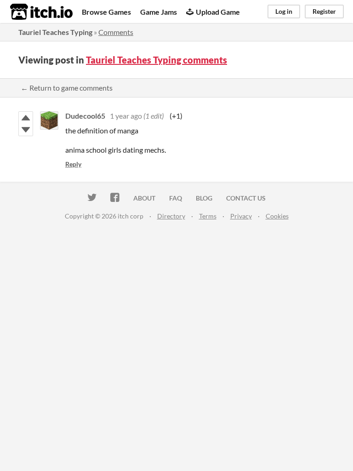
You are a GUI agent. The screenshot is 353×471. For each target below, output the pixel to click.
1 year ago (126, 115)
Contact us (246, 198)
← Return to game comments (67, 87)
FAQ (175, 198)
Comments (115, 32)
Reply (73, 164)
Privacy (241, 216)
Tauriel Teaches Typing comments (156, 59)
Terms (207, 216)
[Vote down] (26, 130)
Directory (171, 216)
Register (324, 11)
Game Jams (158, 11)
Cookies (277, 216)
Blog (204, 198)
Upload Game (218, 11)
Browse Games (106, 11)
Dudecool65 (85, 115)
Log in (283, 11)
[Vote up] (26, 118)
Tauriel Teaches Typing (55, 32)
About (144, 198)
